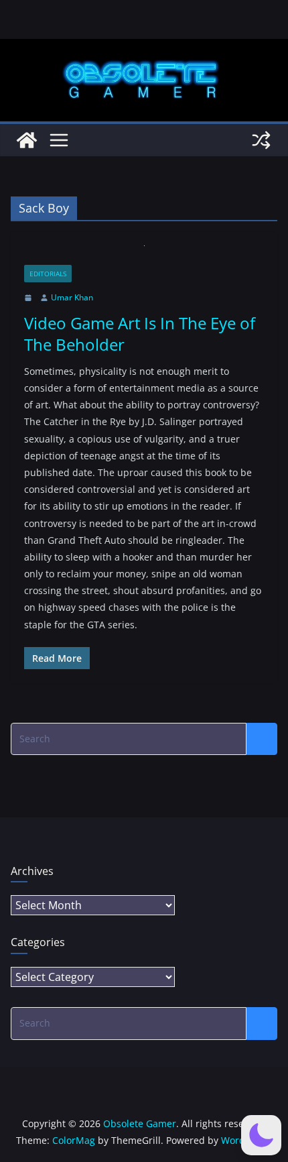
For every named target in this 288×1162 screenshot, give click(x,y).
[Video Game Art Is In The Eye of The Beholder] (144, 255)
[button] (261, 1135)
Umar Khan (72, 297)
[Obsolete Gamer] (27, 140)
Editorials (47, 273)
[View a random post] (261, 140)
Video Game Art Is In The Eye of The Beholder (139, 333)
